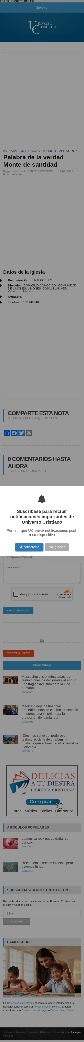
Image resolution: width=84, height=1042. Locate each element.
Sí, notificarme (29, 547)
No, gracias (57, 547)
